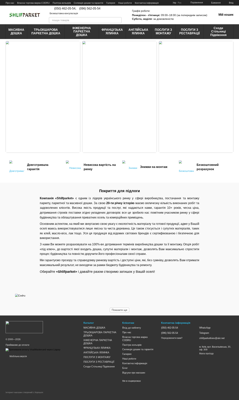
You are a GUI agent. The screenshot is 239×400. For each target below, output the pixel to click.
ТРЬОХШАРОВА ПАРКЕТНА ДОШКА (45, 31)
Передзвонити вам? (171, 338)
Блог (125, 368)
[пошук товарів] (119, 20)
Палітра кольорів (62, 3)
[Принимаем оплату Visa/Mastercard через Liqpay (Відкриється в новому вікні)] (33, 350)
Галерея (110, 3)
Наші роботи (125, 3)
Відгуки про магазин (133, 372)
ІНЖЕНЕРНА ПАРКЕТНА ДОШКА (81, 31)
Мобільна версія (18, 356)
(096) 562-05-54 (89, 8)
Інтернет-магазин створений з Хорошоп (24, 392)
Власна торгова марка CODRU (33, 3)
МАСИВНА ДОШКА (16, 31)
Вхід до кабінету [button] (131, 327)
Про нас (10, 3)
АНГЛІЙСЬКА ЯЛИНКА (138, 31)
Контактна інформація (147, 3)
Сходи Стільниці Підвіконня (218, 31)
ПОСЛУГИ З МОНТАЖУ (163, 31)
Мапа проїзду (206, 353)
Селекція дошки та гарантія (88, 3)
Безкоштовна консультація (64, 13)
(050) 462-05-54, (65, 8)
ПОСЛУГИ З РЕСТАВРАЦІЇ (189, 31)
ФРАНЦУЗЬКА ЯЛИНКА (112, 31)
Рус (179, 3)
